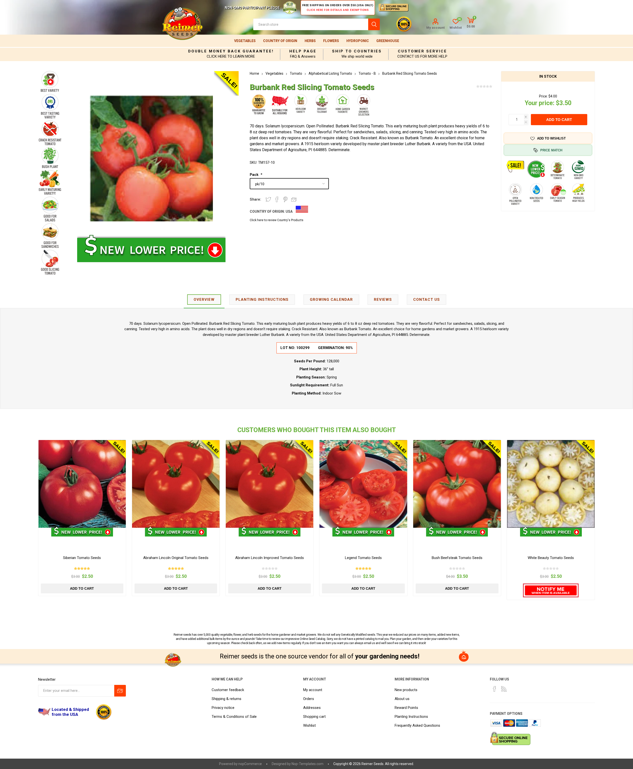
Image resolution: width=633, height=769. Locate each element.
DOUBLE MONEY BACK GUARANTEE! (231, 51)
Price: (543, 96)
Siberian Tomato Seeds (82, 558)
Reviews (383, 299)
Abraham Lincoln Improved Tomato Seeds (269, 558)
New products (406, 690)
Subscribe (120, 691)
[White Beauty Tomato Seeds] (551, 484)
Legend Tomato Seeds (363, 558)
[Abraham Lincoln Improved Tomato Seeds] (270, 484)
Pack (254, 174)
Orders (308, 699)
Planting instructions (262, 299)
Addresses (312, 707)
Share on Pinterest (285, 199)
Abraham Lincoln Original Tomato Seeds (175, 558)
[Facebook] (494, 689)
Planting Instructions (411, 716)
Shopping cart (314, 716)
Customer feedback (228, 690)
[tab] (204, 299)
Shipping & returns (226, 699)
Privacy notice (223, 707)
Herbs (310, 41)
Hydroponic (357, 41)
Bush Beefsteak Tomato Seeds (457, 558)
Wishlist (309, 725)
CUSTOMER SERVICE (422, 51)
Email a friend (294, 199)
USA (289, 211)
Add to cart (559, 119)
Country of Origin (280, 41)
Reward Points (406, 707)
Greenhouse (387, 41)
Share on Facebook (277, 199)
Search (374, 24)
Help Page (302, 51)
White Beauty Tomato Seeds (551, 558)
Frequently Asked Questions (417, 725)
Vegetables (245, 41)
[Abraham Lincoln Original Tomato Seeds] (176, 484)
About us (402, 699)
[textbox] (310, 24)
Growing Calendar (331, 299)
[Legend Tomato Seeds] (363, 484)
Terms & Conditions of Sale (234, 716)
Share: (255, 199)
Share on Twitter (268, 199)
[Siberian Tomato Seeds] (82, 484)
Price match (551, 150)
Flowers (331, 41)
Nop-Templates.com (307, 764)
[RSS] (504, 689)
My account (435, 27)
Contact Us (426, 299)
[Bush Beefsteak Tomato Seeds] (457, 484)
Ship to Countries (357, 51)
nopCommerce (250, 764)
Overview (204, 299)
